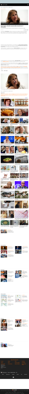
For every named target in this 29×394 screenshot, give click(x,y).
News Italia (25, 374)
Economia (23, 361)
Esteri (15, 361)
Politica (9, 361)
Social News (23, 362)
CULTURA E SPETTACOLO (25, 246)
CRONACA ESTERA (10, 246)
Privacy (12, 392)
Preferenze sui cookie (19, 392)
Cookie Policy (15, 392)
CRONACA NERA (24, 319)
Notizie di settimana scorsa (3, 367)
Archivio (18, 374)
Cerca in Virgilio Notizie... (12, 372)
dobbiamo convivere (6, 61)
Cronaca (2, 361)
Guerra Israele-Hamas (24, 364)
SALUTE (9, 274)
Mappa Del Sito (8, 374)
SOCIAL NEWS (9, 229)
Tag (21, 374)
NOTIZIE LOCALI (24, 274)
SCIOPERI (9, 270)
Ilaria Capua (6, 70)
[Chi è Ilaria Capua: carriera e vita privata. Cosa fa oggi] (14, 81)
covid (2, 70)
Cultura (2, 362)
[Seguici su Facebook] (13, 377)
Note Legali (10, 392)
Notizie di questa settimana (3, 366)
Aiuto (22, 392)
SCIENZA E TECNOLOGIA (24, 323)
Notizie (4, 372)
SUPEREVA (14, 391)
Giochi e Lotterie (17, 362)
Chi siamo (7, 392)
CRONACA (23, 250)
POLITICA (23, 270)
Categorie (13, 374)
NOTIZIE (4, 5)
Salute (9, 362)
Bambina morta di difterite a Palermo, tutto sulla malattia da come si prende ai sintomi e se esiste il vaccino (14, 95)
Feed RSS (3, 374)
